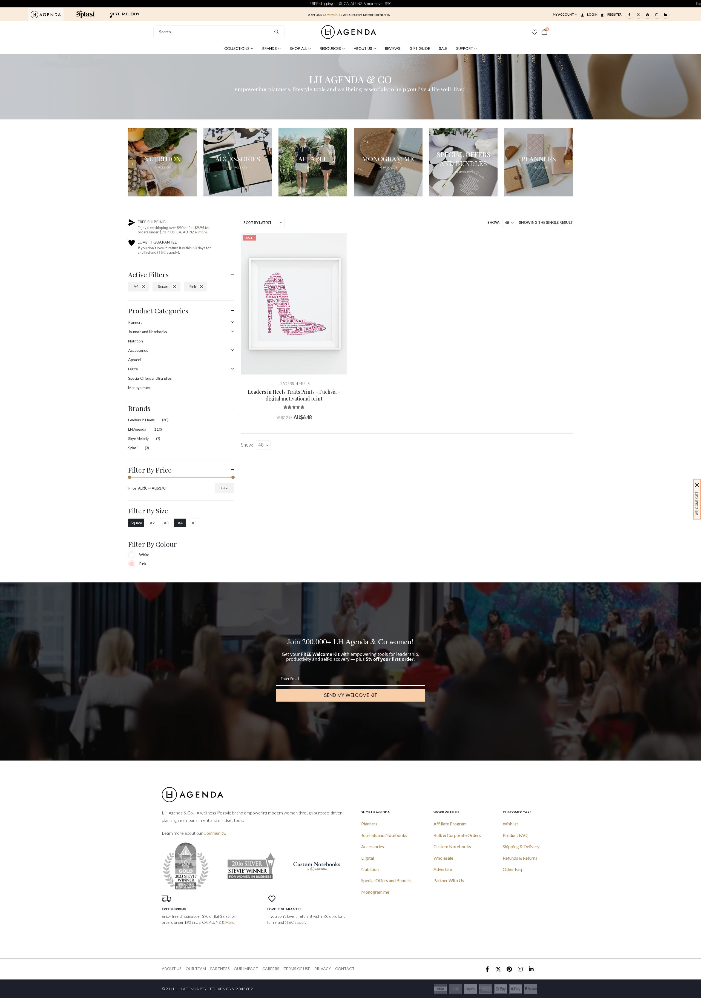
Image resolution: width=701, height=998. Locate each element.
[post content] (294, 303)
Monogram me (139, 387)
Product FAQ (515, 835)
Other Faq (512, 869)
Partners (220, 968)
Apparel (134, 359)
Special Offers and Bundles (149, 378)
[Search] (277, 32)
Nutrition (135, 341)
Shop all (298, 48)
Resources (330, 48)
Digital (133, 369)
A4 (136, 286)
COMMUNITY (333, 14)
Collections (236, 48)
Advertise (442, 869)
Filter (225, 488)
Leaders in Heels (141, 419)
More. (230, 922)
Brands (269, 48)
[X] (638, 14)
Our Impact (246, 968)
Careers (270, 968)
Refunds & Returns (520, 857)
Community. (214, 833)
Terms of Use (296, 968)
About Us (363, 48)
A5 (194, 523)
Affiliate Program (450, 823)
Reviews (392, 48)
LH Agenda (137, 429)
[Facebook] (629, 14)
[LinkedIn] (666, 14)
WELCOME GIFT (696, 503)
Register (614, 14)
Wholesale (443, 857)
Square (163, 286)
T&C (162, 252)
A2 (152, 523)
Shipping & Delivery (521, 846)
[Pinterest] (647, 14)
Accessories (138, 350)
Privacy (322, 968)
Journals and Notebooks (147, 331)
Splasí (132, 447)
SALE (443, 48)
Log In (592, 14)
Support (464, 48)
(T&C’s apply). (296, 922)
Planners (135, 322)
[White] (131, 554)
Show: (493, 222)
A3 (166, 523)
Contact (345, 968)
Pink (192, 286)
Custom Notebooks (452, 846)
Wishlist (510, 823)
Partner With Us (448, 880)
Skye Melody (138, 438)
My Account (563, 14)
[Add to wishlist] (339, 241)
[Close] (697, 485)
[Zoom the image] (46, 14)
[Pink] (131, 563)
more (202, 232)
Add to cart (298, 369)
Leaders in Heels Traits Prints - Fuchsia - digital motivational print (294, 395)
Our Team (196, 968)
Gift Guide (419, 48)
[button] (132, 164)
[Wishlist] (534, 32)
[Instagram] (656, 14)
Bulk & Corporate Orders (457, 835)
